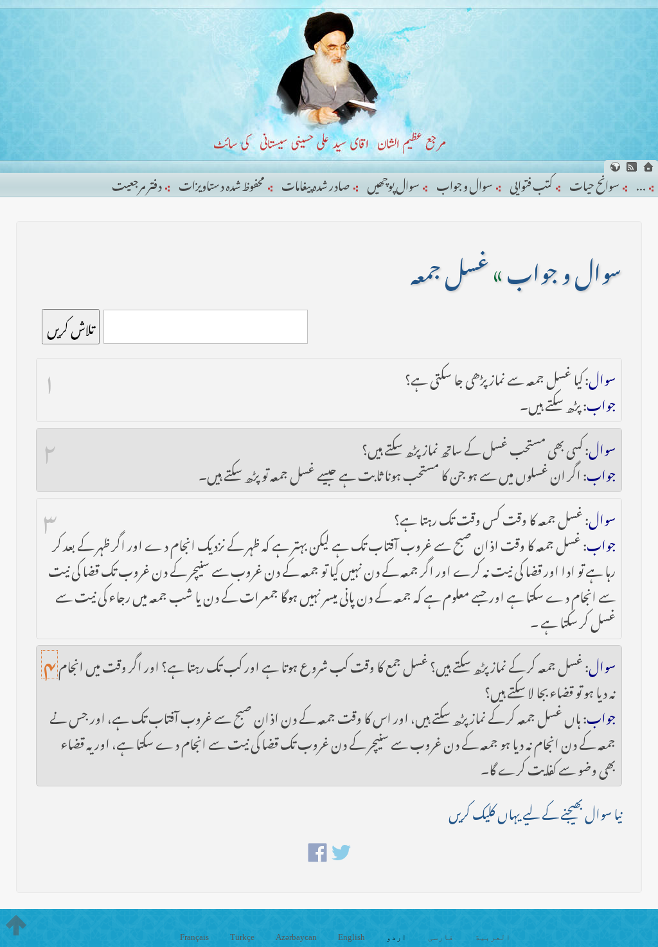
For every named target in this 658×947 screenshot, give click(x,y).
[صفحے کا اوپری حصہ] (16, 925)
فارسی (441, 937)
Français (194, 937)
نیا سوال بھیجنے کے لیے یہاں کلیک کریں (535, 811)
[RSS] (632, 167)
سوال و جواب (464, 183)
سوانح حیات (594, 183)
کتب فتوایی (531, 183)
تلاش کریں (70, 326)
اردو (396, 937)
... (641, 183)
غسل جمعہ (450, 268)
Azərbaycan (296, 937)
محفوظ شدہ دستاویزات (222, 183)
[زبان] (615, 167)
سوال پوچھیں (393, 183)
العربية (493, 937)
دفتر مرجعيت (137, 183)
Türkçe (242, 937)
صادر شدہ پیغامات (315, 183)
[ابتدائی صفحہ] (648, 167)
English (351, 937)
